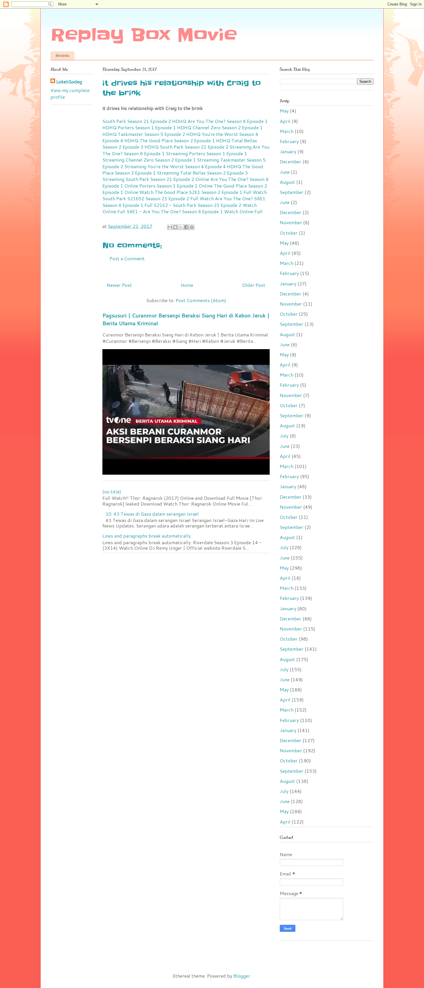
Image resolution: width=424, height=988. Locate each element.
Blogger (241, 975)
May (284, 110)
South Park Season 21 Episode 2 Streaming (206, 146)
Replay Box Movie (143, 35)
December (290, 161)
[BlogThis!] (175, 227)
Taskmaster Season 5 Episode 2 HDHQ (159, 134)
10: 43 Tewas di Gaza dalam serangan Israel (152, 513)
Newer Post (119, 285)
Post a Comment (127, 258)
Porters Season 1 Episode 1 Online (176, 185)
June (285, 172)
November (291, 222)
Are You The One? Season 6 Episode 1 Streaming (185, 149)
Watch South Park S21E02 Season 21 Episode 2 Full (184, 195)
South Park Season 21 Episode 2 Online (167, 179)
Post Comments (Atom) (201, 300)
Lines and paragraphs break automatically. (147, 535)
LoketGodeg (69, 81)
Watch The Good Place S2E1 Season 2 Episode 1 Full (195, 192)
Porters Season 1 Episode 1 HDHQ (154, 127)
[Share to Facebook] (186, 227)
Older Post (253, 285)
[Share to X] (181, 227)
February (289, 141)
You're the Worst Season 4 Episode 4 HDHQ (194, 166)
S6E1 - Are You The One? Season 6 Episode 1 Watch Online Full (194, 211)
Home (187, 285)
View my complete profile (69, 93)
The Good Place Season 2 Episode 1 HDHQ (185, 140)
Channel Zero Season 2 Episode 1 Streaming (172, 159)
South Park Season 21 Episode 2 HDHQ (144, 121)
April (285, 121)
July (284, 435)
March (286, 131)
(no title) (111, 491)
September (291, 192)
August (287, 182)
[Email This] (170, 227)
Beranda (62, 56)
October (289, 232)
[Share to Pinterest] (192, 227)
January (288, 151)
